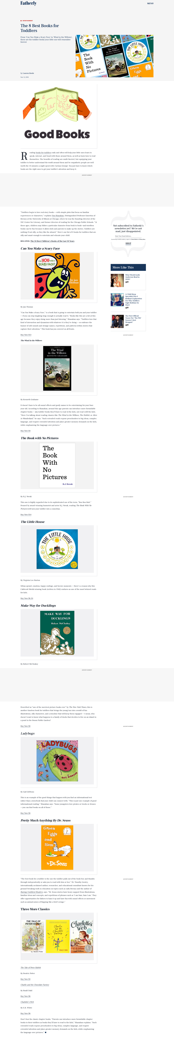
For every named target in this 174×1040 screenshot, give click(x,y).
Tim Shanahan (58, 215)
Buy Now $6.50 (27, 598)
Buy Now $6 (26, 996)
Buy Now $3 (25, 979)
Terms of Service (134, 239)
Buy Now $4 (25, 431)
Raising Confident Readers (32, 892)
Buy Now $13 (26, 335)
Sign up (128, 243)
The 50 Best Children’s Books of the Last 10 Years (52, 241)
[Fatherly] (29, 3)
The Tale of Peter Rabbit (31, 967)
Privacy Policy (142, 239)
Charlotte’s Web (27, 1002)
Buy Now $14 (26, 514)
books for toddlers (43, 152)
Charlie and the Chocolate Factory (35, 985)
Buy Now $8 (25, 726)
